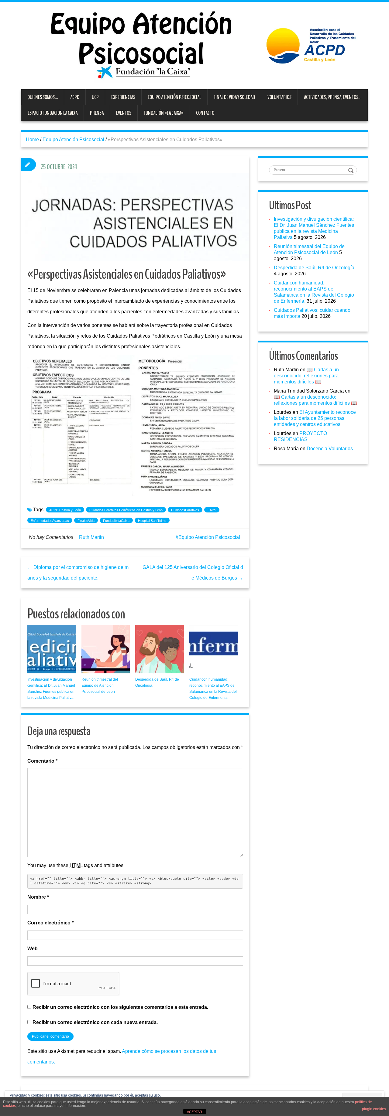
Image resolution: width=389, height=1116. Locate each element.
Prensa (97, 113)
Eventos (123, 113)
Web (32, 948)
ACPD (74, 97)
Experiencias (123, 97)
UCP (95, 97)
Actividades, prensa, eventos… (332, 97)
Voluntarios (279, 97)
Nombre (38, 897)
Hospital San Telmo (152, 520)
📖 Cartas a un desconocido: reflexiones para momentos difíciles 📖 (306, 375)
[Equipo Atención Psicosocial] (194, 45)
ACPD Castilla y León (65, 510)
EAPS (212, 510)
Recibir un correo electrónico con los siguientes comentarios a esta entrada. (120, 1007)
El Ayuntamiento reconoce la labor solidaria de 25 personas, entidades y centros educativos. (315, 418)
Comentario (42, 761)
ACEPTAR (194, 1112)
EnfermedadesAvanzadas (50, 520)
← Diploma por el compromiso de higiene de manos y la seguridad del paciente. (78, 572)
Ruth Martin (91, 537)
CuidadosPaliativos (185, 510)
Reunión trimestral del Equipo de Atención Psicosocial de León (99, 685)
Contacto (205, 113)
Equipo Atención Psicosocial (174, 97)
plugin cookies (374, 1109)
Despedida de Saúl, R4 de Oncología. (315, 267)
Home (32, 139)
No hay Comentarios (51, 537)
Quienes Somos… (42, 97)
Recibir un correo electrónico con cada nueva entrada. (95, 1022)
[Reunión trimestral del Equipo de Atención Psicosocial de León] (105, 649)
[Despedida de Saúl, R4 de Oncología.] (159, 649)
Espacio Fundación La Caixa (52, 113)
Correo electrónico (50, 922)
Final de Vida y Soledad (234, 97)
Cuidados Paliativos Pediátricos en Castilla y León (126, 510)
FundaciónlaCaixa (116, 520)
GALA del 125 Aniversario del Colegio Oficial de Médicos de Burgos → (193, 572)
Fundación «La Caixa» (164, 113)
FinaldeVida (86, 520)
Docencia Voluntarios (330, 448)
